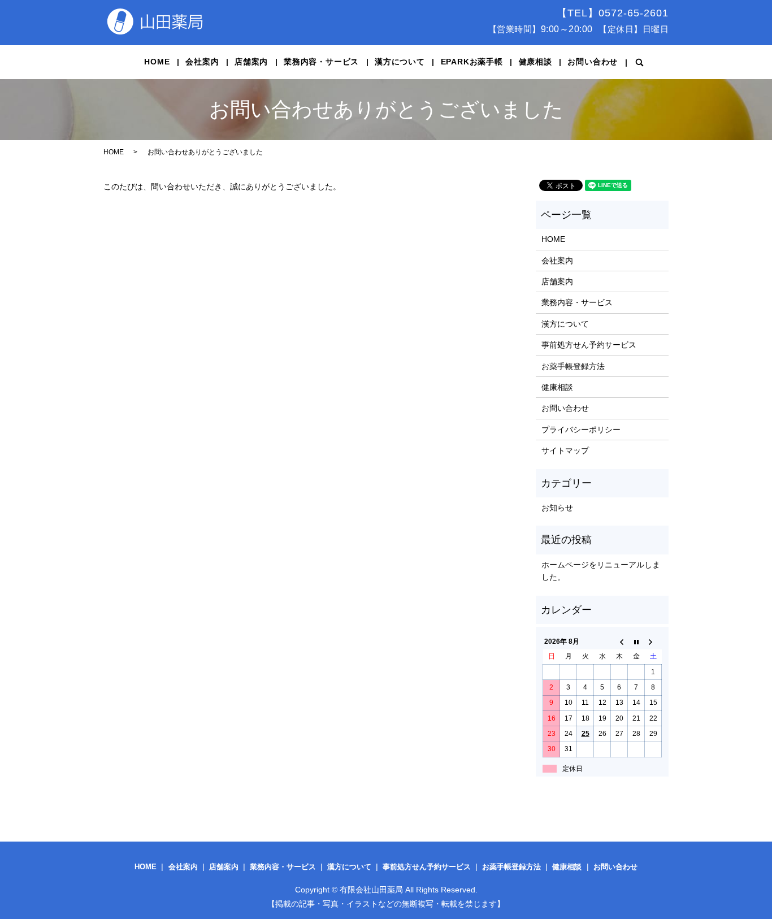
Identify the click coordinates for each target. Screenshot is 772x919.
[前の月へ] (619, 641)
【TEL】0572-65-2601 (613, 13)
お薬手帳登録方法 (573, 366)
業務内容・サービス (321, 61)
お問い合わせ (592, 61)
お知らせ (557, 507)
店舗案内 (251, 61)
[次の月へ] (653, 641)
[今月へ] (636, 641)
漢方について (400, 61)
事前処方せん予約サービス (588, 344)
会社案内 (202, 61)
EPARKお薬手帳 (472, 61)
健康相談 (535, 61)
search (639, 62)
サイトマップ (565, 450)
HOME (157, 61)
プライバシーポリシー (581, 429)
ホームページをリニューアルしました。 (600, 571)
